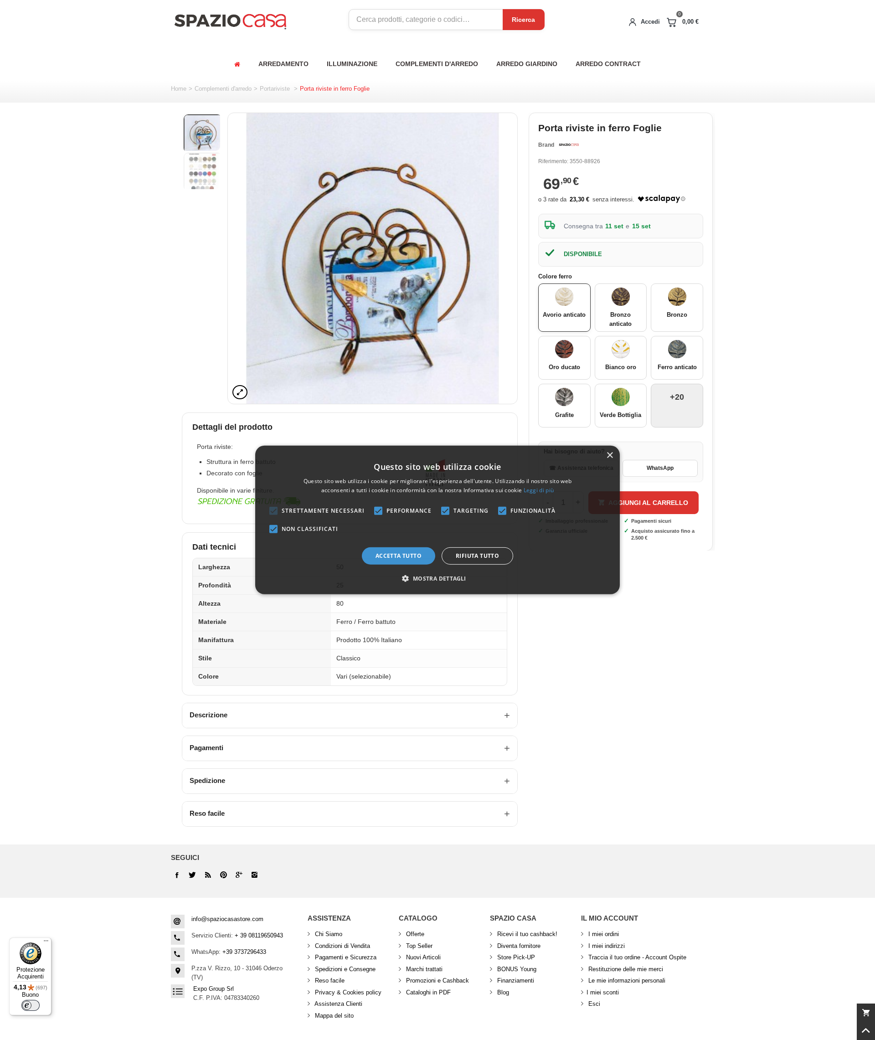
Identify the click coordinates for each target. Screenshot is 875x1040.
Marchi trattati (423, 969)
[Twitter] (192, 875)
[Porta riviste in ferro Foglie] (372, 258)
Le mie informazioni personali (626, 980)
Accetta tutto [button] (399, 556)
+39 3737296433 (244, 951)
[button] (437, 578)
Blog (502, 992)
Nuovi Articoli (422, 957)
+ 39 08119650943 (259, 935)
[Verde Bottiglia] (620, 397)
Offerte (414, 934)
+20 (677, 397)
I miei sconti (603, 992)
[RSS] (208, 875)
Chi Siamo (327, 934)
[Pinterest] (239, 875)
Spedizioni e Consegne (344, 969)
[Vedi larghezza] (239, 392)
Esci (593, 1003)
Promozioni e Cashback (436, 980)
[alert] (437, 520)
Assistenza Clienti (337, 1003)
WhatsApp (660, 468)
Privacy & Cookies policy (347, 992)
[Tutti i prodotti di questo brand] (568, 145)
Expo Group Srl (213, 988)
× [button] (609, 455)
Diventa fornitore (517, 945)
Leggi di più (539, 490)
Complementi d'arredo (223, 88)
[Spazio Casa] (230, 19)
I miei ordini (603, 934)
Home (178, 88)
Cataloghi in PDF (427, 992)
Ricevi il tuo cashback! (526, 934)
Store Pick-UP (515, 957)
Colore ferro (556, 276)
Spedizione (207, 780)
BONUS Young (515, 969)
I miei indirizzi (606, 945)
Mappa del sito (333, 1015)
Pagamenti (206, 748)
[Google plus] (223, 875)
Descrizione (208, 715)
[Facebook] (177, 875)
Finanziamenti (514, 980)
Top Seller (418, 945)
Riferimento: (553, 161)
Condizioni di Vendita (341, 945)
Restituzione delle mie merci (625, 969)
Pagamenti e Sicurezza (344, 957)
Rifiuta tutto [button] (477, 556)
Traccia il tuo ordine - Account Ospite (636, 957)
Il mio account (609, 918)
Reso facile (207, 813)
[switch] (30, 1005)
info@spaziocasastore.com (227, 919)
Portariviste (276, 88)
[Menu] (46, 942)
